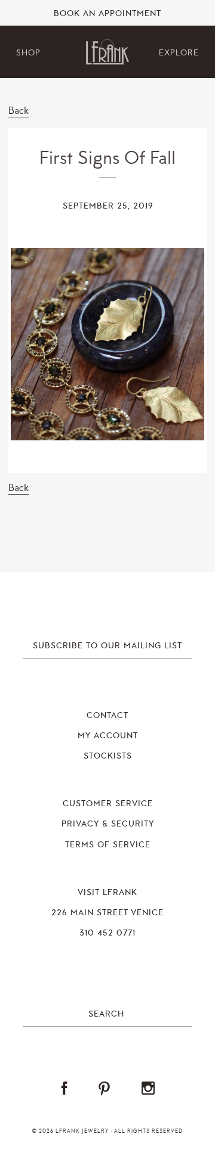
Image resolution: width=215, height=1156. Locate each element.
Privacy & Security (108, 824)
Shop (28, 53)
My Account (108, 736)
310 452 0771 (107, 933)
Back (18, 110)
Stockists (108, 756)
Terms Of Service (107, 845)
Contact (107, 715)
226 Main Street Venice (107, 913)
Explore (179, 53)
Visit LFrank (107, 892)
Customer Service (108, 803)
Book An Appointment (107, 13)
